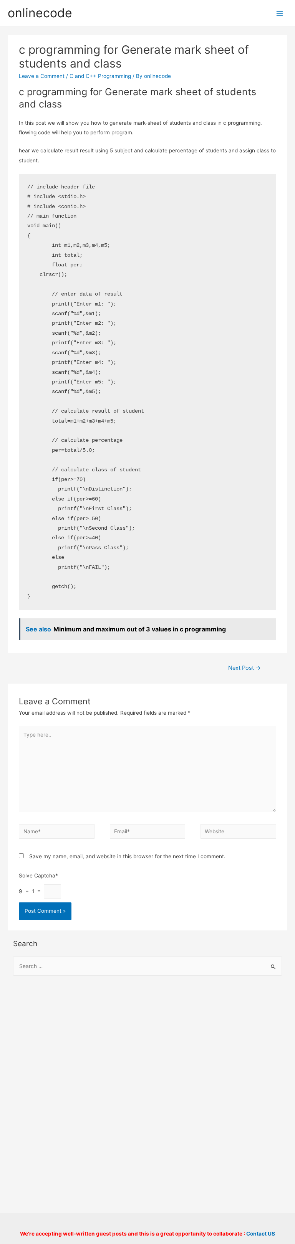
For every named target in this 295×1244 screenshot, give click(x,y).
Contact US (260, 1234)
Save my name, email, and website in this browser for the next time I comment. (127, 856)
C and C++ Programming (100, 76)
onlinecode (40, 12)
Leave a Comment (42, 76)
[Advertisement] (147, 1044)
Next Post (244, 667)
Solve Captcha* (38, 875)
